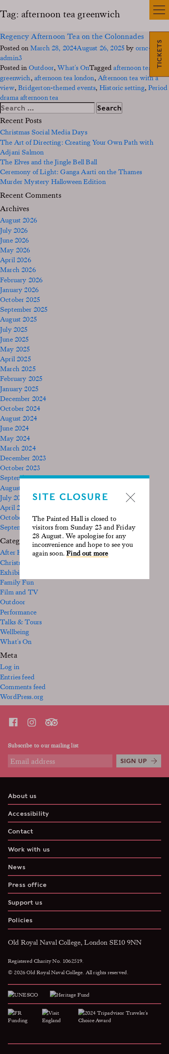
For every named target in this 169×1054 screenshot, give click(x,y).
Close (130, 497)
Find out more (87, 552)
